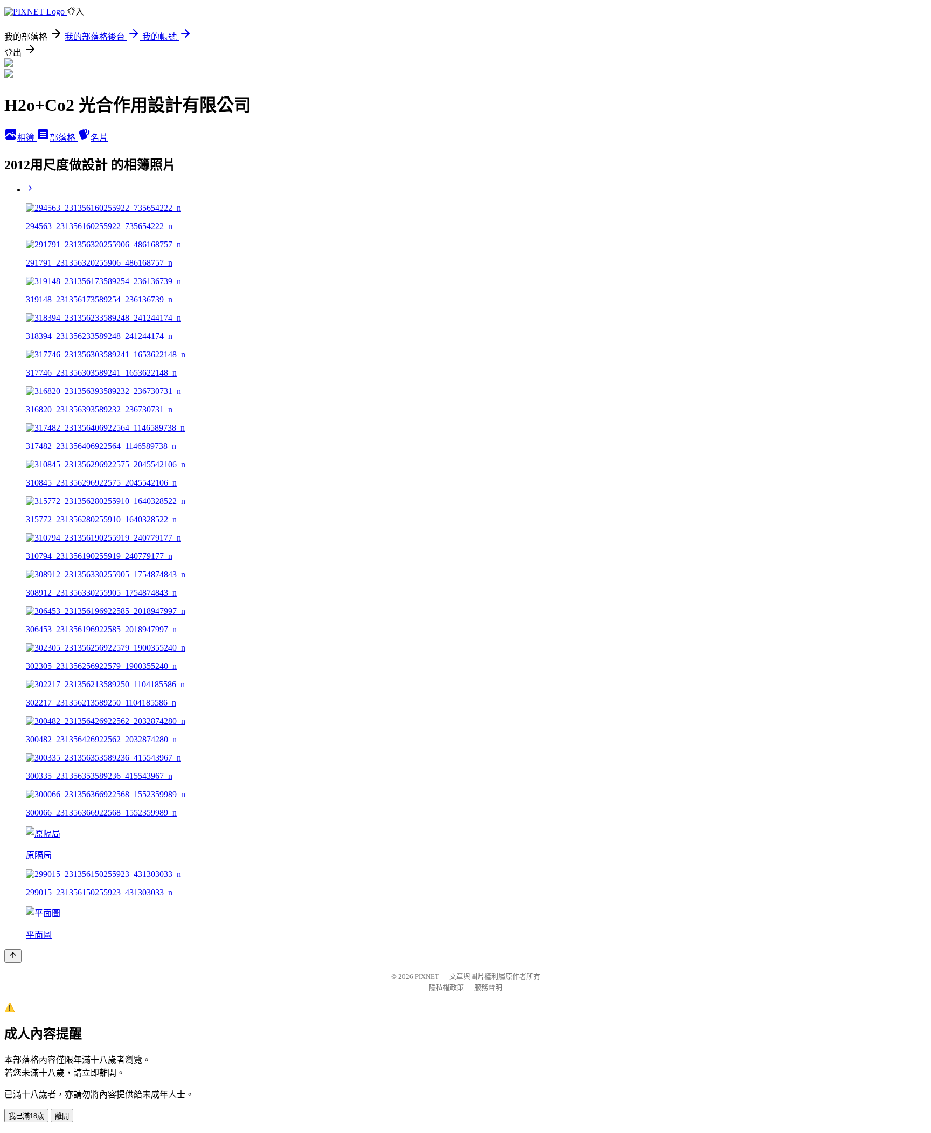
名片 (99, 137)
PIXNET (427, 976)
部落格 (64, 137)
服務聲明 (488, 987)
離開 (62, 1116)
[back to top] (13, 956)
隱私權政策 (446, 987)
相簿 (27, 137)
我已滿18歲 (26, 1116)
